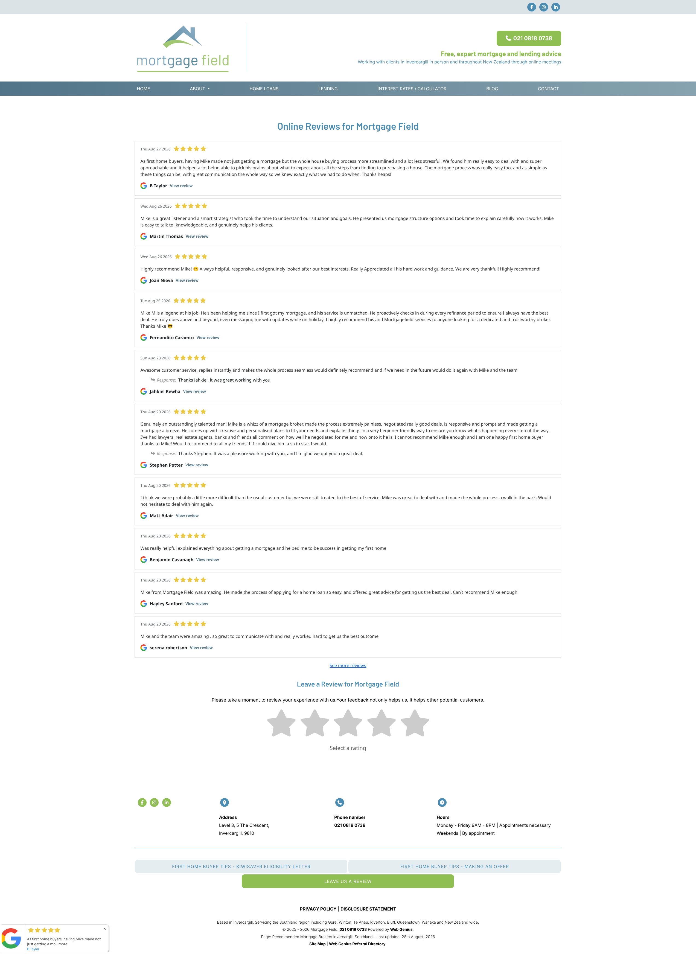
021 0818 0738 (532, 38)
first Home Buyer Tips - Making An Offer (454, 866)
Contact (548, 88)
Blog (492, 88)
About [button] (197, 88)
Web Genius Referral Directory (357, 944)
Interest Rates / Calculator (412, 88)
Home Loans (263, 88)
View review (181, 185)
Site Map (317, 944)
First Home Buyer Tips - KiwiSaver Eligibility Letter (241, 866)
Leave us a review (348, 881)
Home (143, 88)
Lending (328, 88)
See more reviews (348, 665)
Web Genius (401, 929)
